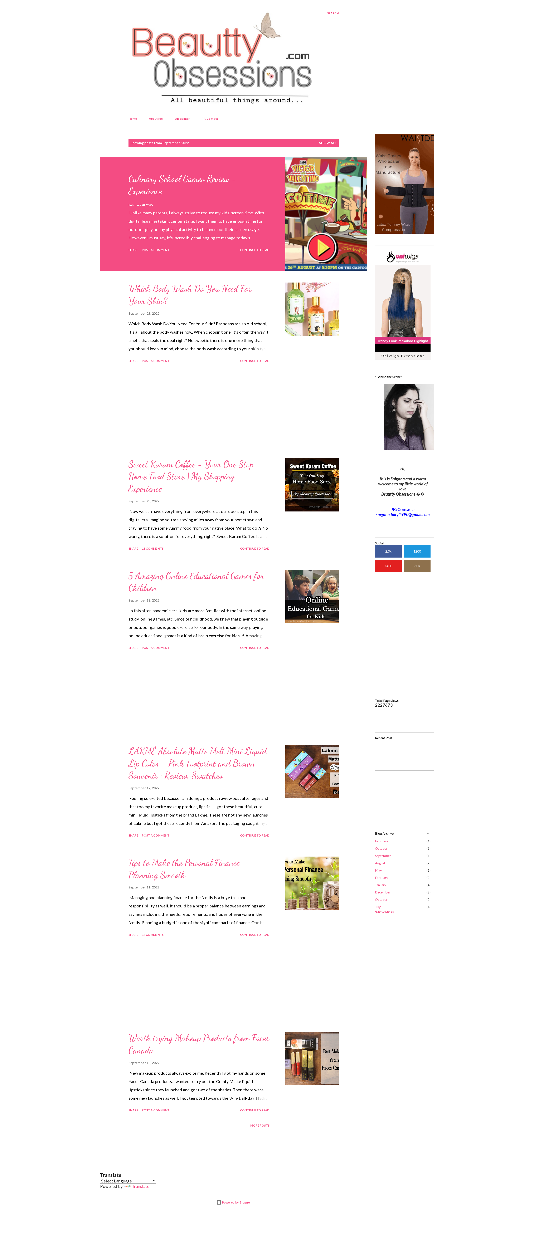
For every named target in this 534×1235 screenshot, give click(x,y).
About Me (156, 118)
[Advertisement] (199, 411)
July (378, 907)
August (380, 863)
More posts (260, 1125)
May (378, 870)
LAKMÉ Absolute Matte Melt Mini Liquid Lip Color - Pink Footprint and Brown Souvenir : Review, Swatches (197, 763)
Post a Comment (155, 250)
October (381, 848)
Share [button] (133, 250)
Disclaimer (182, 118)
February (381, 841)
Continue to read (255, 250)
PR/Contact (210, 118)
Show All (328, 143)
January (380, 885)
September (383, 856)
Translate (140, 1186)
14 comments (153, 934)
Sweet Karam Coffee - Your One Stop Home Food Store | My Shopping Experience (190, 476)
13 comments (153, 548)
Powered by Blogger (236, 1202)
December (382, 892)
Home (132, 118)
